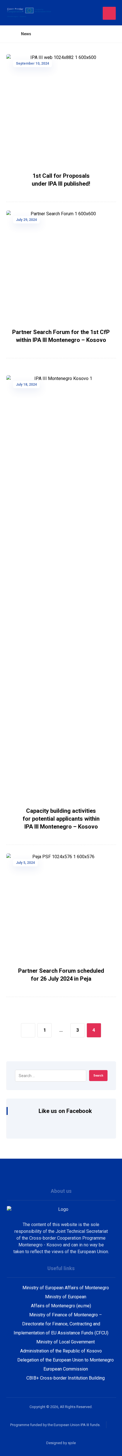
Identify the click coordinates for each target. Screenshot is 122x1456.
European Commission (65, 1369)
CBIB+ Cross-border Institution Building (65, 1378)
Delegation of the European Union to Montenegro (65, 1360)
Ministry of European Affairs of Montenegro (65, 1287)
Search (98, 1075)
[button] (109, 13)
